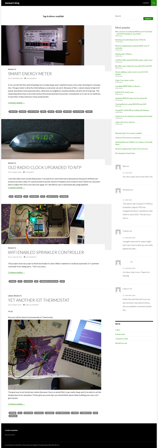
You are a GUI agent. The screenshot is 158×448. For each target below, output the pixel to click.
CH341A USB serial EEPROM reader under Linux (133, 60)
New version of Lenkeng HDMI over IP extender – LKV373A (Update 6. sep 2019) (133, 32)
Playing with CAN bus (123, 54)
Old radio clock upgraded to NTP (44, 167)
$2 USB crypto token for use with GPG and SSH (133, 66)
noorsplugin (33, 445)
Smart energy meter (30, 73)
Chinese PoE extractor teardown (128, 138)
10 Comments (31, 78)
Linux (10, 296)
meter (51, 111)
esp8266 (22, 111)
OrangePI (49, 413)
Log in (117, 330)
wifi (62, 281)
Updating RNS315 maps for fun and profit (131, 98)
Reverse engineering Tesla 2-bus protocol (131, 149)
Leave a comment (32, 305)
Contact (146, 3)
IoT (26, 196)
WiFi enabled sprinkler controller (46, 252)
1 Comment (29, 172)
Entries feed (120, 334)
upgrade (64, 196)
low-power (33, 111)
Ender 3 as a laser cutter (124, 80)
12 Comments (31, 257)
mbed (43, 111)
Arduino (13, 111)
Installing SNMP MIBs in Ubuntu (127, 86)
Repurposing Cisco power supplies (128, 133)
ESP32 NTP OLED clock (124, 92)
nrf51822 (67, 111)
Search (118, 16)
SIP (36, 281)
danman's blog (12, 3)
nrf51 (59, 111)
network (28, 413)
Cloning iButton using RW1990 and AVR (130, 104)
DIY (11, 196)
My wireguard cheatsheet (125, 153)
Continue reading (16, 102)
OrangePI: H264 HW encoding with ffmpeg (132, 110)
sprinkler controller (49, 281)
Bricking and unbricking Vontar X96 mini (130, 40)
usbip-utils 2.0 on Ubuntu (125, 122)
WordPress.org (121, 343)
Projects (12, 69)
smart (89, 111)
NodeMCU (34, 196)
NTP (42, 196)
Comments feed (121, 339)
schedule (28, 281)
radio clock (52, 196)
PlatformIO (78, 111)
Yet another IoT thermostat (38, 300)
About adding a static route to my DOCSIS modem (135, 193)
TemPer (75, 413)
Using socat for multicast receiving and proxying (133, 116)
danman (126, 261)
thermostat (86, 413)
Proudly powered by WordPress (48, 445)
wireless (13, 416)
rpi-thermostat (63, 413)
